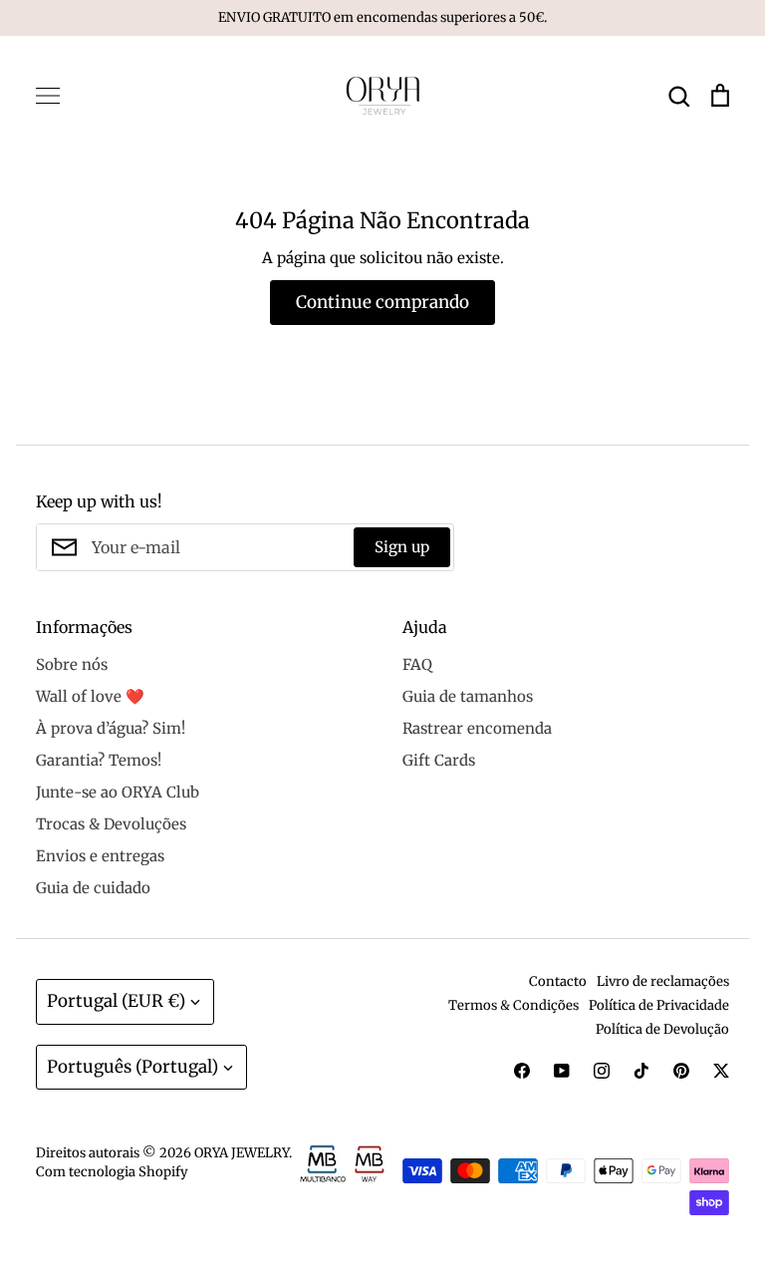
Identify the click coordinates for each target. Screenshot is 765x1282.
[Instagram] (602, 1071)
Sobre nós (72, 664)
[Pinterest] (681, 1071)
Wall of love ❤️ (90, 696)
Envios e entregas (100, 855)
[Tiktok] (641, 1071)
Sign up (402, 546)
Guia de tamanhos (467, 696)
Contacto (558, 981)
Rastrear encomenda (477, 728)
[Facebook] (522, 1071)
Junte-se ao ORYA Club (117, 792)
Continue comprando (382, 302)
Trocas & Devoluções (111, 823)
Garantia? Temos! (98, 760)
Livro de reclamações (663, 981)
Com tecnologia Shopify (112, 1171)
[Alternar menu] (48, 96)
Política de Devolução (662, 1029)
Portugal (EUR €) (116, 1001)
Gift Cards (438, 760)
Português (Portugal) (132, 1067)
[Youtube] (562, 1071)
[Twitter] (721, 1071)
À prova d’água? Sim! (110, 728)
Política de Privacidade (659, 1005)
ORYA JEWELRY (241, 1152)
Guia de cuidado (93, 887)
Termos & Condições (513, 1005)
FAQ (417, 664)
